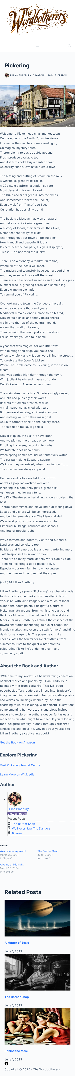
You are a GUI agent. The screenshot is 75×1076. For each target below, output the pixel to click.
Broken (17, 833)
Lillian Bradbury (18, 809)
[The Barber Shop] (38, 972)
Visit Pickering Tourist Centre (20, 765)
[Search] (69, 45)
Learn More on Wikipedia (17, 774)
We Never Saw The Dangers (31, 828)
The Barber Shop (23, 824)
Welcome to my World (13, 851)
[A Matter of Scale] (38, 918)
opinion (62, 75)
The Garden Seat (48, 851)
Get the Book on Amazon (17, 742)
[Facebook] (6, 1064)
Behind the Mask (16, 1051)
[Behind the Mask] (38, 1026)
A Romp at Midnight (11, 864)
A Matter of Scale (17, 942)
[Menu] (37, 45)
